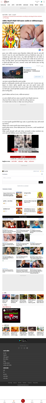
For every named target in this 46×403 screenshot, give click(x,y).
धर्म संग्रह (31, 5)
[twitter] (22, 348)
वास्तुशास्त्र (5, 355)
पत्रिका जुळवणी (5, 357)
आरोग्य (13, 5)
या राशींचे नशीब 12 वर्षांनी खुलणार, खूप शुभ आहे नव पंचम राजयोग (23, 158)
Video (5, 305)
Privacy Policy (35, 382)
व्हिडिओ (36, 5)
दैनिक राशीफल (5, 359)
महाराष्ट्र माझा (3, 5)
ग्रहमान (10, 14)
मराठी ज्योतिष (19, 5)
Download (5, 46)
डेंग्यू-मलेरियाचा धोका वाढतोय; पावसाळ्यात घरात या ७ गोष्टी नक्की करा (32, 334)
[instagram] (27, 348)
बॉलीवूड (25, 161)
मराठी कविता (5, 378)
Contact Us (30, 382)
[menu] (2, 2)
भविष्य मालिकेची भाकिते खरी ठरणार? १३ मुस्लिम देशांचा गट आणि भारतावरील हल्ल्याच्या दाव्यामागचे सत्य (23, 334)
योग (3, 372)
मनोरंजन (41, 5)
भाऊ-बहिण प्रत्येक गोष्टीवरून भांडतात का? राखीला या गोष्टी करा (6, 334)
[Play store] (41, 1)
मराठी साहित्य (5, 376)
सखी (4, 370)
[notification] (44, 1)
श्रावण (9, 5)
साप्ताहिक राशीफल (6, 363)
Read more (14, 149)
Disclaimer (24, 382)
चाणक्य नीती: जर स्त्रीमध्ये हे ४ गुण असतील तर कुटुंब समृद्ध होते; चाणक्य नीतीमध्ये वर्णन (14, 334)
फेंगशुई (4, 361)
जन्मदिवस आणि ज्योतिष (7, 365)
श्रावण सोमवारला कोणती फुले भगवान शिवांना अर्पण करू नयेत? (40, 301)
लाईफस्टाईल (25, 5)
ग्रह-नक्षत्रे (14, 14)
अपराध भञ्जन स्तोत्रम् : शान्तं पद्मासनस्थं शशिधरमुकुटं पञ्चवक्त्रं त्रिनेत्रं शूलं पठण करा (6, 301)
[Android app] (23, 340)
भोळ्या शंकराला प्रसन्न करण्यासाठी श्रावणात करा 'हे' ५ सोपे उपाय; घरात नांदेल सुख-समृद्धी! (23, 301)
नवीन (5, 293)
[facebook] (19, 348)
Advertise (19, 382)
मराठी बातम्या (31, 161)
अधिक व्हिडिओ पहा (6, 307)
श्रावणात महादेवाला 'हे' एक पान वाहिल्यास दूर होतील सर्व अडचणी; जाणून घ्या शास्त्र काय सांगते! (32, 301)
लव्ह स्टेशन (5, 374)
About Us (15, 382)
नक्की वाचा (6, 325)
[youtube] (24, 348)
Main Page (10, 382)
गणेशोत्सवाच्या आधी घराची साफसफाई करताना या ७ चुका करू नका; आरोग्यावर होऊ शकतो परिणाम (41, 334)
